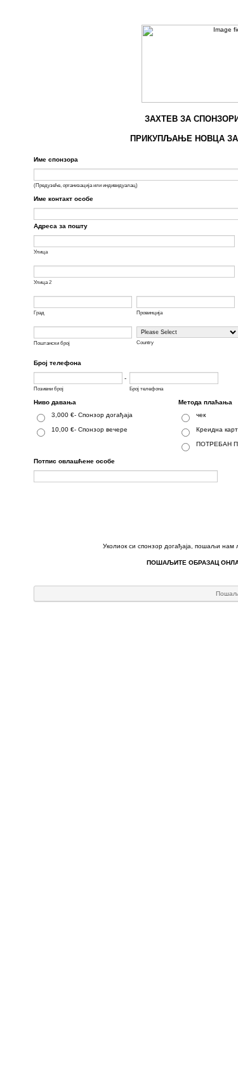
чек (201, 414)
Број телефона (57, 362)
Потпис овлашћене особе (74, 461)
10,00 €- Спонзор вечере (89, 429)
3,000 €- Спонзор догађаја (92, 414)
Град (39, 313)
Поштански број (52, 343)
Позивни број (48, 389)
